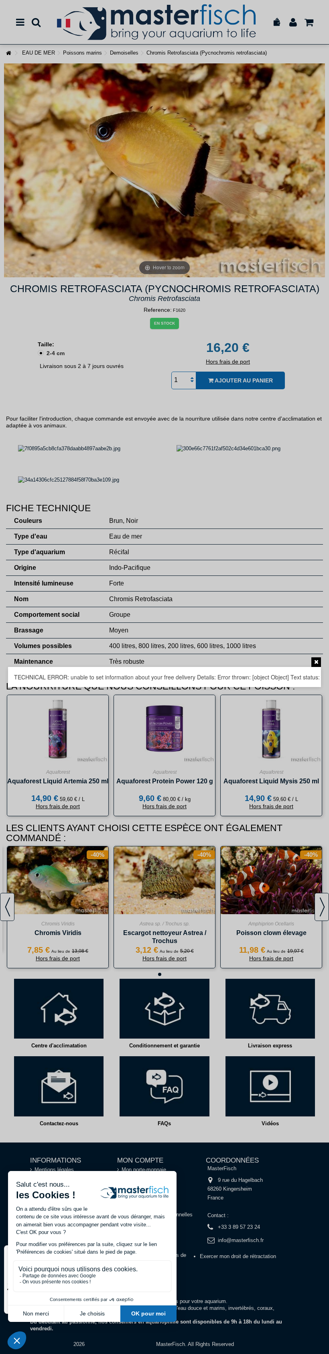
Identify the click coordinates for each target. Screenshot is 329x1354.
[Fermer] (316, 662)
